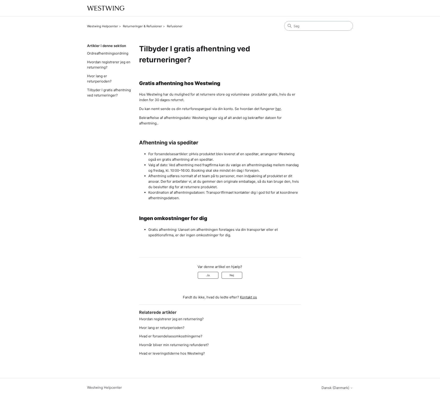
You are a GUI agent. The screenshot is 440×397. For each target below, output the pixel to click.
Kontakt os (248, 297)
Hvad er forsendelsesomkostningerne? (170, 336)
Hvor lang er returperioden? (99, 78)
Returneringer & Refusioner (142, 26)
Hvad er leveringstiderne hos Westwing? (172, 353)
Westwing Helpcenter (102, 26)
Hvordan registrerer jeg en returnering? (108, 64)
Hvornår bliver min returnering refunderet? (174, 345)
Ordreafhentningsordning (107, 53)
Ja (208, 275)
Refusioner (174, 26)
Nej (232, 275)
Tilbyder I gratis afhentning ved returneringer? (109, 92)
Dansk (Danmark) (336, 388)
